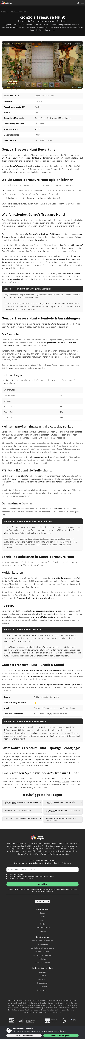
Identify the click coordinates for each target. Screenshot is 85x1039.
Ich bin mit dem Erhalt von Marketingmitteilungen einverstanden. (31, 876)
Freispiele (42, 959)
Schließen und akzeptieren (60, 1036)
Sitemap (42, 931)
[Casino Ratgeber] (9, 3)
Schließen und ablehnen (24, 1036)
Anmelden (42, 884)
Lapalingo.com (42, 990)
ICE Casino (9, 198)
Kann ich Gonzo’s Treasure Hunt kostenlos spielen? (60, 802)
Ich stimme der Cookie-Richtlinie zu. (21, 878)
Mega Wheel (63, 781)
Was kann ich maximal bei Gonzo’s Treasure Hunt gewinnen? (61, 819)
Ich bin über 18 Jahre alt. (17, 874)
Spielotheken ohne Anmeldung (42, 948)
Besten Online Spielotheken (42, 941)
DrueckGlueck (42, 983)
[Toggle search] (78, 3)
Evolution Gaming (61, 158)
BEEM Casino (10, 190)
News (42, 920)
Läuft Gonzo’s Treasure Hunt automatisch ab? (21, 819)
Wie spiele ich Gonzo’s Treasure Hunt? (18, 810)
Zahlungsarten (42, 944)
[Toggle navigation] (82, 3)
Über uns (42, 913)
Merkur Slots (42, 979)
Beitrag (30, 787)
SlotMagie (42, 972)
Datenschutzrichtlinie (42, 927)
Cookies (42, 924)
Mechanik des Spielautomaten (44, 155)
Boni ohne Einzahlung (42, 951)
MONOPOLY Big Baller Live (22, 784)
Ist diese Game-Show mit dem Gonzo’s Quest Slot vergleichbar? (63, 811)
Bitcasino (9, 194)
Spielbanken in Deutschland (42, 955)
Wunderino (42, 986)
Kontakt (42, 917)
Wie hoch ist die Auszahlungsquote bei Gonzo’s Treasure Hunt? (21, 802)
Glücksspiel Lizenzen (42, 962)
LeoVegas (42, 975)
